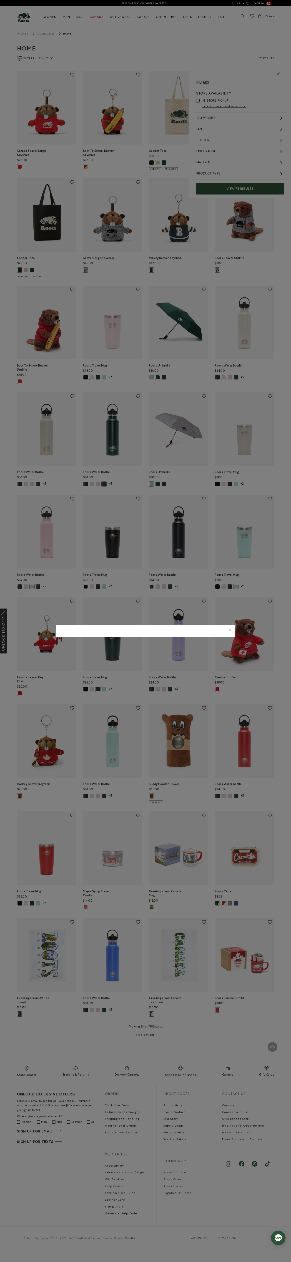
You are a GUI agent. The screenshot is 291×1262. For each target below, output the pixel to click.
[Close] (230, 631)
